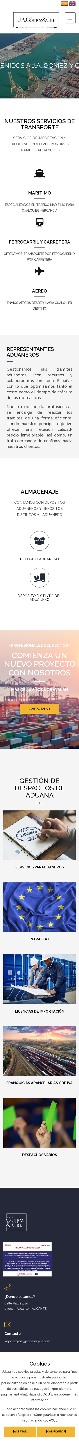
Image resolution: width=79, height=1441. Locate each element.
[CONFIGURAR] (56, 1431)
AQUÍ (46, 1394)
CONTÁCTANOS (39, 708)
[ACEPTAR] (20, 1431)
